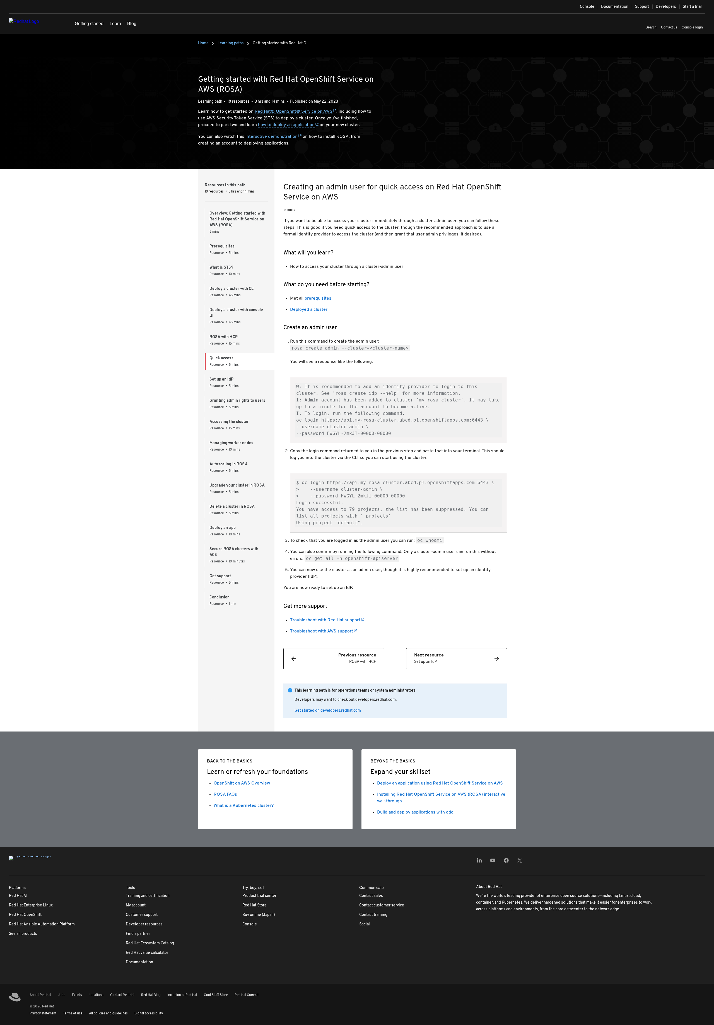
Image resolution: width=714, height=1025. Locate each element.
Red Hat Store (254, 905)
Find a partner (138, 934)
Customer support (142, 915)
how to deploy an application (286, 125)
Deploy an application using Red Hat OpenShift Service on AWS (440, 783)
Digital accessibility (148, 1013)
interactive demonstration (271, 136)
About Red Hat (40, 995)
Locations (96, 995)
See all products (23, 934)
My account (136, 905)
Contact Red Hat (122, 995)
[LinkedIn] (479, 862)
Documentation (614, 7)
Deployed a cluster (308, 309)
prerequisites (318, 298)
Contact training (373, 915)
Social (364, 924)
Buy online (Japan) (258, 915)
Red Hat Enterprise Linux (31, 905)
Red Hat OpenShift (25, 915)
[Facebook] (506, 862)
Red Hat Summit (247, 995)
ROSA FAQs (225, 794)
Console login (692, 27)
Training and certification (148, 896)
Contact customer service (381, 905)
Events (77, 995)
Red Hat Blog (151, 995)
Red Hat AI (18, 896)
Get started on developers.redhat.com (328, 711)
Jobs (61, 995)
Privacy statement (43, 1013)
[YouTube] (492, 862)
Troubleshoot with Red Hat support (325, 620)
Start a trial (692, 7)
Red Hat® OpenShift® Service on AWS (293, 111)
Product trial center (259, 896)
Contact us (669, 27)
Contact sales (371, 896)
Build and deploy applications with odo (415, 812)
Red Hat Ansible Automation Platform (42, 924)
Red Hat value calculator (147, 953)
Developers (666, 7)
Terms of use (72, 1013)
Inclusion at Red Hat (182, 995)
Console (587, 7)
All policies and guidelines (108, 1013)
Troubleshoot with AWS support (321, 631)
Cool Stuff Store (216, 995)
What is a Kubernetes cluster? (244, 805)
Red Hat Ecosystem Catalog (150, 943)
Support (642, 7)
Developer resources (144, 924)
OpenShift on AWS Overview (242, 783)
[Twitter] (519, 862)
